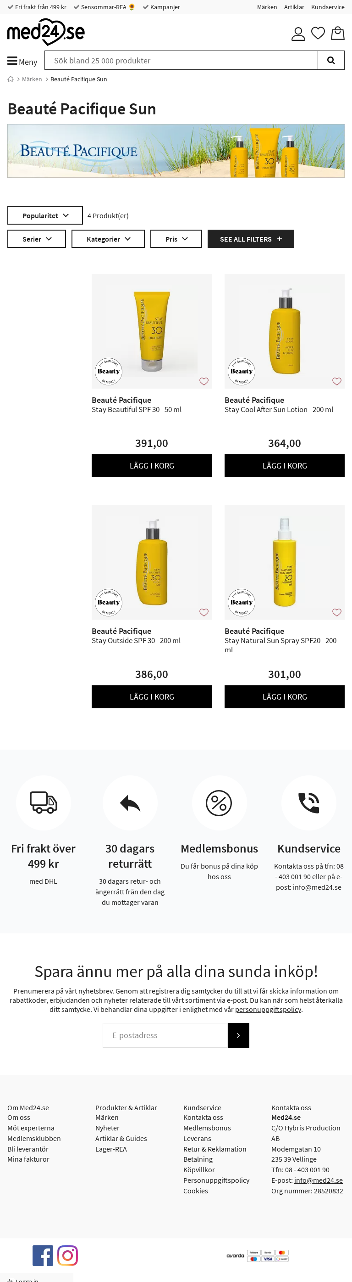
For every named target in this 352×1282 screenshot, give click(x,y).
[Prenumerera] (238, 1035)
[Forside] (10, 79)
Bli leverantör (28, 1148)
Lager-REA (111, 1148)
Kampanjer (164, 7)
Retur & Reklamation (215, 1148)
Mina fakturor (28, 1158)
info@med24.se (318, 1180)
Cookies (195, 1190)
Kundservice (328, 7)
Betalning (198, 1158)
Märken (267, 7)
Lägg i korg (152, 465)
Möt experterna (31, 1127)
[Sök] (331, 60)
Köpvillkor (199, 1169)
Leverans (197, 1138)
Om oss (18, 1117)
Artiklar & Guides (121, 1138)
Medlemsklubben (34, 1138)
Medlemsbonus (207, 1127)
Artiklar (294, 7)
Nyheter (107, 1127)
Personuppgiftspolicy (216, 1180)
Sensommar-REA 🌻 (108, 7)
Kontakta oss (203, 1117)
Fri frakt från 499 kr (40, 7)
